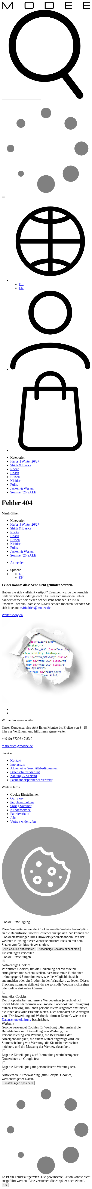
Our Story (17, 798)
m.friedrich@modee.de (34, 608)
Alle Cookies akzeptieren (18, 949)
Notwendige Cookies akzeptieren (59, 949)
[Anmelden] (50, 369)
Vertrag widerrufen (23, 821)
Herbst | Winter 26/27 (24, 461)
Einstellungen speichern (18, 1083)
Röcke (14, 469)
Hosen (14, 473)
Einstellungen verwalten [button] (18, 953)
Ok (5, 1185)
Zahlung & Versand (23, 776)
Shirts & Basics (20, 465)
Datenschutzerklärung (25, 772)
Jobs (13, 817)
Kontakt (15, 760)
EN (21, 288)
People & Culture (22, 802)
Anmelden (17, 562)
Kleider (15, 480)
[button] (46, 97)
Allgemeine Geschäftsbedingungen (34, 768)
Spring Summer (20, 806)
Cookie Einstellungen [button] (24, 794)
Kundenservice (20, 810)
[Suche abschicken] (3, 196)
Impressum (17, 764)
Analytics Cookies (14, 996)
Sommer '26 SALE (23, 492)
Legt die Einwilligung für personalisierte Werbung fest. (39, 1067)
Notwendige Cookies (16, 965)
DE (21, 284)
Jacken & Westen (22, 488)
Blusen (15, 477)
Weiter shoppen (12, 615)
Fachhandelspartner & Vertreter (31, 780)
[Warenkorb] (50, 450)
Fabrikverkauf (19, 814)
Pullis (14, 484)
